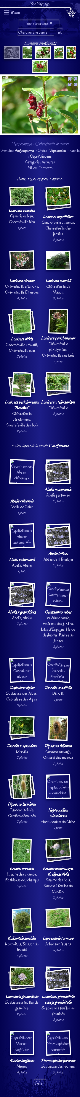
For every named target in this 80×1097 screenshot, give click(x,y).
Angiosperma (24, 150)
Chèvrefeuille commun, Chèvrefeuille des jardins (58, 225)
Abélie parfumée (58, 492)
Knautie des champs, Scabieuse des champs (22, 874)
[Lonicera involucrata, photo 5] (71, 57)
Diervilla (58, 690)
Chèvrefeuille (58, 405)
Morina (22, 1063)
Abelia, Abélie (22, 562)
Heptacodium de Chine (58, 815)
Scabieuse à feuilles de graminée (22, 1002)
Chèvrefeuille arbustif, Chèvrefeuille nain (22, 344)
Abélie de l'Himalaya (58, 556)
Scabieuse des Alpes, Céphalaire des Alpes (22, 693)
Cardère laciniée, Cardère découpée (22, 810)
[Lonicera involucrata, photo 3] (42, 57)
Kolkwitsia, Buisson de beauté (22, 944)
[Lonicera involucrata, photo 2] (27, 57)
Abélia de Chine (21, 504)
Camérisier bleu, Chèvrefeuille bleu (22, 216)
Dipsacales (57, 150)
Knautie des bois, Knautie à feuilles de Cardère (58, 879)
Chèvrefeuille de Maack (58, 286)
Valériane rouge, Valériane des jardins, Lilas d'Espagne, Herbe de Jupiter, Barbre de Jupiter (58, 626)
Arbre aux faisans (58, 941)
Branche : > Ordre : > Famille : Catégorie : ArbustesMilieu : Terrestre (40, 557)
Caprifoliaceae (41, 156)
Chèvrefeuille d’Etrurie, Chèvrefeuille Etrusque (22, 286)
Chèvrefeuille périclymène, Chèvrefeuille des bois (58, 346)
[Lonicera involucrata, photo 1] (12, 57)
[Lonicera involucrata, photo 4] (58, 57)
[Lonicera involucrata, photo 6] (40, 71)
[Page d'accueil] (71, 13)
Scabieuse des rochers (58, 1063)
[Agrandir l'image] (40, 77)
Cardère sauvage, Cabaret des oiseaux (58, 751)
